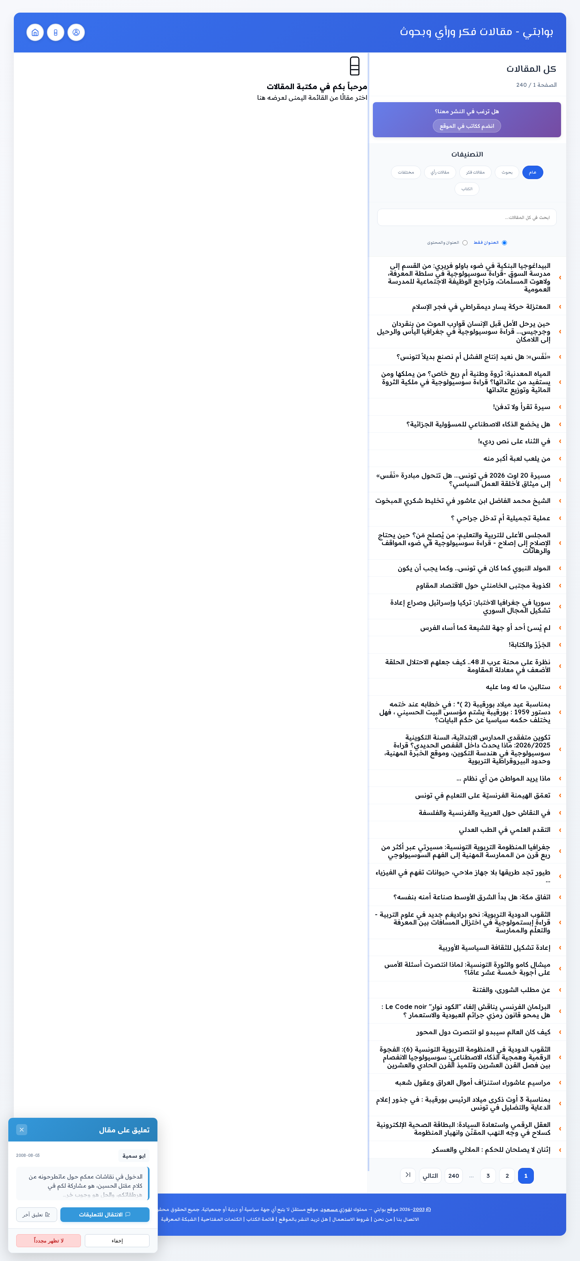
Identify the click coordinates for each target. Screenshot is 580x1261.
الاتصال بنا (408, 1219)
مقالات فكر (475, 172)
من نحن (383, 1219)
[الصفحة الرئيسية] (35, 32)
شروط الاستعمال (350, 1219)
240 (453, 1175)
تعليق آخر (32, 1215)
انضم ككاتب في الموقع (467, 126)
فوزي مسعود (336, 1209)
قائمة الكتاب (260, 1219)
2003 (419, 1209)
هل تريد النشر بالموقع (303, 1219)
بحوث (507, 172)
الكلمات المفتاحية (221, 1219)
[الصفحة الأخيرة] (408, 1176)
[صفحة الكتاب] (55, 32)
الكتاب (467, 189)
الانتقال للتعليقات (101, 1214)
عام (533, 172)
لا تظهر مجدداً (49, 1241)
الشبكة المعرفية (178, 1219)
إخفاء (117, 1241)
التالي (430, 1175)
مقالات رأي (440, 172)
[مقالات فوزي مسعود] (76, 32)
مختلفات (406, 172)
